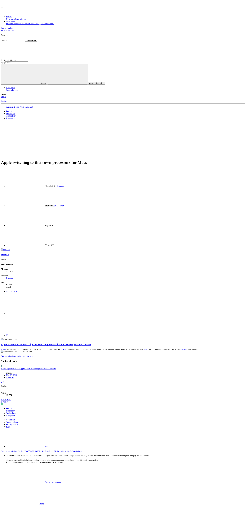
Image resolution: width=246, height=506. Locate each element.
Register (4, 101)
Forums (9, 17)
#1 (7, 335)
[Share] (25, 313)
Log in (3, 97)
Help (8, 427)
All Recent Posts (47, 24)
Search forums (21, 19)
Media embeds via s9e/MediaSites (67, 451)
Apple (3, 349)
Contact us (10, 420)
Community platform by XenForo (27, 451)
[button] (37, 60)
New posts (10, 19)
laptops (184, 349)
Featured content (13, 24)
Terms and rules (12, 422)
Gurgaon (9, 278)
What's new (11, 21)
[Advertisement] (123, 139)
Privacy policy (12, 424)
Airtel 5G (10, 377)
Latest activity (34, 24)
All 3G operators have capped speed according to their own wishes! (28, 368)
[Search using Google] (67, 74)
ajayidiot (4, 402)
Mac (64, 349)
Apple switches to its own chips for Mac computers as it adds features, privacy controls (46, 344)
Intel (145, 349)
